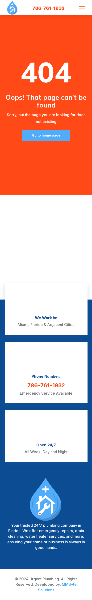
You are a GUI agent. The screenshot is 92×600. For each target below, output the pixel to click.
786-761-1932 (48, 8)
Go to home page (46, 135)
